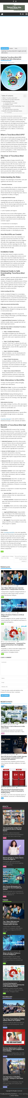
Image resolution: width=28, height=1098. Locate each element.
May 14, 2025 (5, 641)
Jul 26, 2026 (4, 724)
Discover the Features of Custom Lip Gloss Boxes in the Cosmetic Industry (21, 559)
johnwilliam (12, 62)
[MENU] (26, 14)
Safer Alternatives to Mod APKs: (12, 109)
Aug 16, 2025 (7, 1046)
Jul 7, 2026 (4, 754)
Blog (2, 766)
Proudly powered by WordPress (8, 1094)
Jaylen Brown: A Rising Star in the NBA (7, 557)
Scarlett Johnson (13, 641)
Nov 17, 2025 (7, 855)
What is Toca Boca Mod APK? (10, 98)
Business (5, 1027)
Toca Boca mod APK (9, 532)
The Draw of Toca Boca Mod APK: (11, 99)
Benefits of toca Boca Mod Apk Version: (12, 111)
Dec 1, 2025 (4, 586)
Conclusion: (9, 112)
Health (4, 838)
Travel (2, 733)
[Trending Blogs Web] (2, 14)
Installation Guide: (9, 104)
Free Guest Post (12, 586)
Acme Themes (15, 1095)
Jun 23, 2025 (6, 884)
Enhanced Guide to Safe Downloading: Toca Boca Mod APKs (13, 106)
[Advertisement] (14, 31)
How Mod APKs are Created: (11, 103)
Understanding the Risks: (9, 101)
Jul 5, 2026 (4, 787)
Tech (2, 551)
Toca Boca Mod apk (6, 419)
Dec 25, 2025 (7, 1017)
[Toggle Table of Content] (24, 96)
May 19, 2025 (5, 612)
